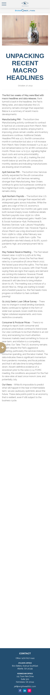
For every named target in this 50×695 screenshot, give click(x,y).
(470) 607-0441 (28, 658)
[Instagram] (29, 690)
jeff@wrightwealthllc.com (25, 686)
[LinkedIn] (25, 690)
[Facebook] (20, 690)
